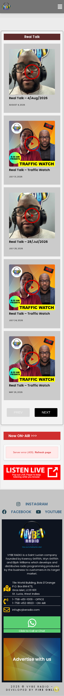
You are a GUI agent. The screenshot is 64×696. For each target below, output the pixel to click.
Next (46, 412)
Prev (18, 412)
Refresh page (43, 452)
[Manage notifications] (56, 689)
